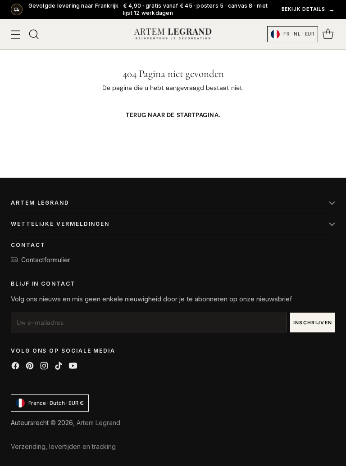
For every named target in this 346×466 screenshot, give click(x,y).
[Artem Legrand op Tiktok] (58, 366)
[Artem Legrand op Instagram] (44, 366)
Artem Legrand (98, 422)
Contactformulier (45, 260)
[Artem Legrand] (173, 34)
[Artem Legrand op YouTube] (73, 366)
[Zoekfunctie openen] (33, 34)
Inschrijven (312, 322)
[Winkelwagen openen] (328, 34)
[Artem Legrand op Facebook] (15, 366)
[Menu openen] (15, 34)
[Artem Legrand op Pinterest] (29, 366)
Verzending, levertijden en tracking (63, 446)
